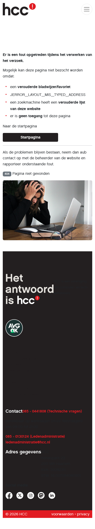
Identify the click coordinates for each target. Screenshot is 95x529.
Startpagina (30, 137)
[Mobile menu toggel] (86, 9)
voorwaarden (62, 514)
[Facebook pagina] (9, 495)
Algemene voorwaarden (26, 394)
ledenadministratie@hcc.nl (28, 442)
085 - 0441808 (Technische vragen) (52, 411)
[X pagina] (20, 495)
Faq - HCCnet (17, 388)
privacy (83, 514)
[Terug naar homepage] (19, 9)
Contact (12, 382)
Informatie (14, 364)
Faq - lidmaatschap (22, 359)
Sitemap (13, 353)
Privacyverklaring (21, 370)
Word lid (13, 347)
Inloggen (13, 376)
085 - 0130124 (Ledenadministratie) (35, 436)
